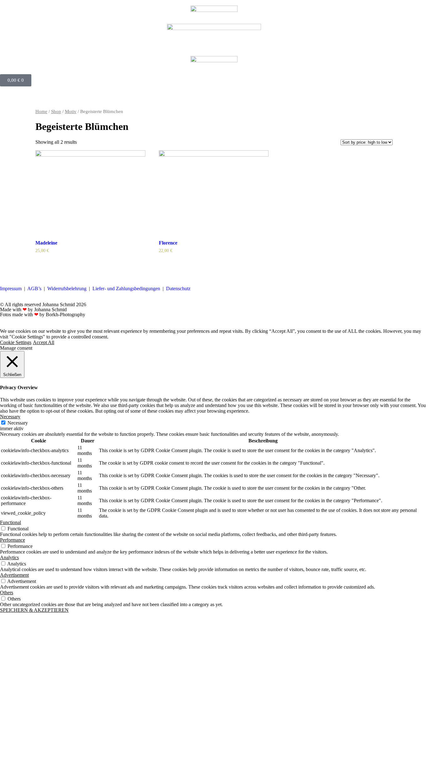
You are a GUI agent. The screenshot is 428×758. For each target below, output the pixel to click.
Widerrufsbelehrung (66, 288)
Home (41, 111)
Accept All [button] (43, 342)
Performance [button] (12, 540)
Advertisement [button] (14, 575)
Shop (56, 111)
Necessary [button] (10, 416)
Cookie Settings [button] (15, 342)
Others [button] (6, 592)
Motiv (70, 111)
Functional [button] (10, 522)
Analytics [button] (9, 557)
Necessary (18, 422)
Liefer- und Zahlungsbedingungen (126, 288)
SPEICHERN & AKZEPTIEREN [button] (34, 610)
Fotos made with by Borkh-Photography (42, 314)
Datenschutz (178, 288)
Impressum (11, 288)
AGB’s (34, 288)
